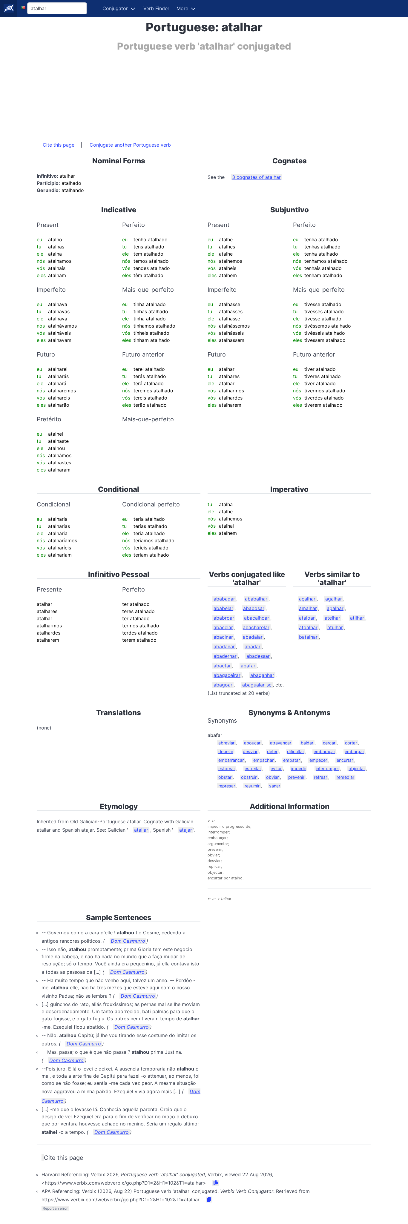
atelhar (332, 618)
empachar (263, 760)
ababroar (224, 618)
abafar (248, 666)
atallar (141, 830)
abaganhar (262, 675)
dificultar (295, 751)
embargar (354, 751)
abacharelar (256, 627)
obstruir (249, 777)
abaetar (222, 666)
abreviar (226, 742)
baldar (307, 742)
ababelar (223, 608)
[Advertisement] (204, 93)
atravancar (280, 742)
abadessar (258, 656)
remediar (345, 777)
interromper (327, 768)
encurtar (345, 760)
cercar (329, 742)
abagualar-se (257, 685)
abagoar (223, 685)
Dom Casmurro (128, 941)
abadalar (253, 637)
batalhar (308, 637)
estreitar (253, 768)
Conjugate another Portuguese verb (130, 145)
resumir (252, 785)
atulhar (335, 627)
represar (226, 785)
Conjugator (115, 8)
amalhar (308, 608)
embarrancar (231, 760)
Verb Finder (156, 8)
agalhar (333, 599)
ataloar (307, 618)
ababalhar (256, 599)
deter (272, 751)
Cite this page (58, 145)
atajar (185, 830)
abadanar (224, 646)
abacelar (223, 627)
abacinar (223, 637)
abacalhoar (256, 618)
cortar (351, 742)
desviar (250, 751)
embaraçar (324, 751)
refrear (320, 777)
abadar (252, 646)
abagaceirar (227, 675)
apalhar (335, 608)
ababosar (253, 608)
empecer (318, 760)
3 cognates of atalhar (256, 177)
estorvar (226, 768)
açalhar (307, 599)
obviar (272, 777)
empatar (291, 760)
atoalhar (308, 627)
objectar (357, 768)
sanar (274, 785)
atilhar (357, 618)
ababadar (224, 599)
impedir (298, 768)
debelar (225, 751)
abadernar (225, 656)
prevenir (296, 777)
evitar (276, 768)
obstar (224, 777)
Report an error (55, 1208)
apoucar (252, 742)
